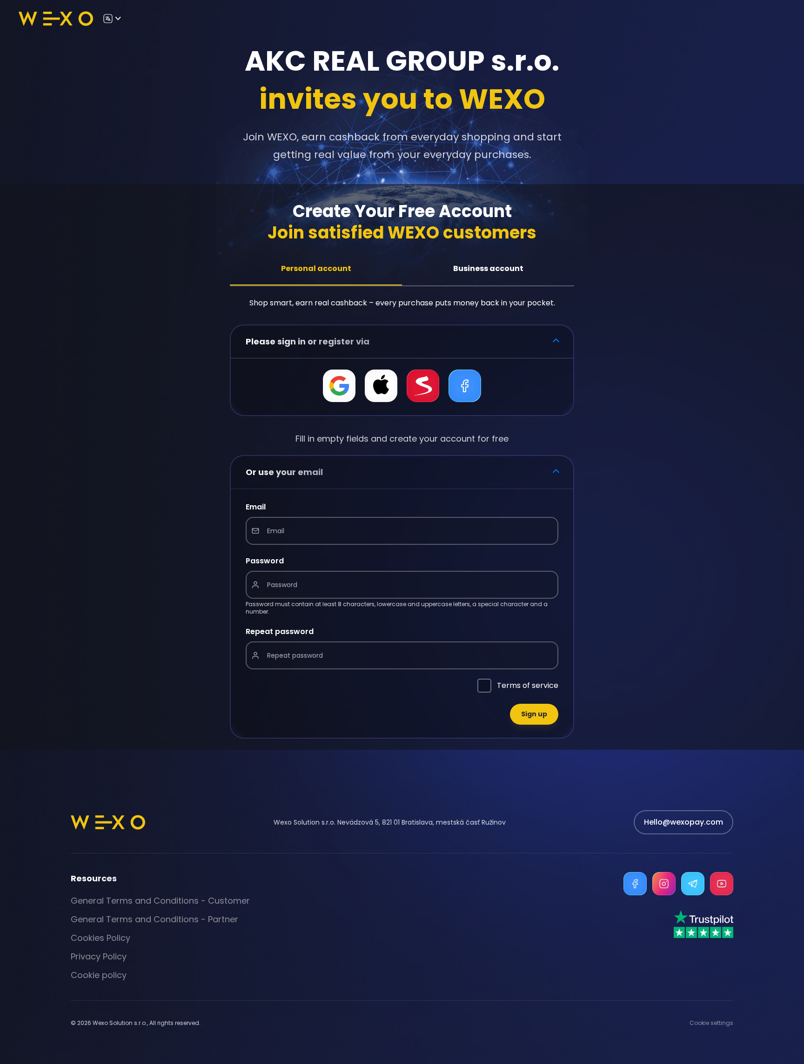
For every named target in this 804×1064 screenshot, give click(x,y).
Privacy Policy (99, 956)
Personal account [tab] (316, 268)
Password (265, 560)
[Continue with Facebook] (465, 386)
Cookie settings (711, 1023)
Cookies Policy (100, 938)
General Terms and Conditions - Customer (160, 900)
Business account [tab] (488, 268)
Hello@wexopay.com (683, 822)
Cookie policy (99, 975)
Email (256, 507)
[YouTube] (721, 883)
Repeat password (280, 631)
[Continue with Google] (339, 386)
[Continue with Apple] (381, 386)
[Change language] (111, 18)
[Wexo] (56, 18)
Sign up (534, 714)
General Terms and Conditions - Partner (154, 919)
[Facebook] (635, 883)
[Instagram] (664, 883)
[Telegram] (692, 883)
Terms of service (527, 685)
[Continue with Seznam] (423, 386)
